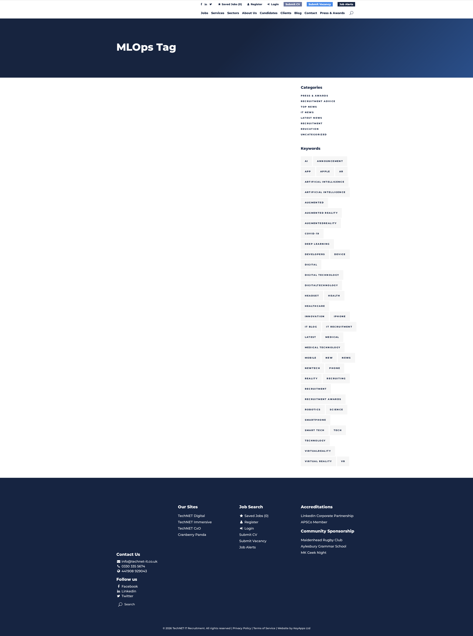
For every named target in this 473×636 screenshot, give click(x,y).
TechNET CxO (189, 528)
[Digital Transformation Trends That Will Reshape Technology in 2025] (144, 113)
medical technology (323, 347)
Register (256, 4)
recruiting (336, 378)
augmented (314, 202)
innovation (315, 316)
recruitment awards (323, 399)
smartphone (315, 419)
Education (310, 129)
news (346, 357)
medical (332, 337)
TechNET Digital (191, 516)
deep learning (317, 243)
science (336, 409)
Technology (315, 440)
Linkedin (129, 591)
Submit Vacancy (320, 4)
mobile (311, 357)
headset (312, 295)
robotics (313, 409)
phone (334, 368)
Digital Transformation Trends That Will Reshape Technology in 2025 (140, 173)
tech (338, 430)
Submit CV (292, 4)
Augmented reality (321, 212)
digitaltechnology (321, 285)
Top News (309, 106)
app (308, 171)
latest (310, 337)
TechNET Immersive (195, 522)
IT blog (311, 326)
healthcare (315, 306)
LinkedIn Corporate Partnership (327, 516)
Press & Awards (315, 95)
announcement (330, 161)
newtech (312, 368)
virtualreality (318, 451)
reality (311, 378)
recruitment (316, 388)
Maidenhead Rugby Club (321, 540)
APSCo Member (314, 522)
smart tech (315, 430)
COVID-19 (312, 233)
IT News (307, 112)
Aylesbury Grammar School (323, 546)
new (329, 357)
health (334, 295)
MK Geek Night (313, 553)
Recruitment (312, 123)
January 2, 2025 (129, 148)
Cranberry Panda (192, 535)
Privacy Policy (242, 628)
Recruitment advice (318, 101)
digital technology (322, 275)
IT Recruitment (339, 326)
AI (306, 161)
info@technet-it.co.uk (139, 561)
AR (341, 171)
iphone (340, 316)
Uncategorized (314, 134)
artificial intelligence (325, 192)
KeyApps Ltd (301, 628)
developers (315, 254)
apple (325, 171)
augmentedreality (321, 223)
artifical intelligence (325, 181)
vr (343, 461)
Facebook (130, 586)
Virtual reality (318, 461)
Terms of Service (264, 628)
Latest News (311, 117)
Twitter (127, 596)
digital (311, 264)
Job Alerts (346, 4)
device (340, 254)
